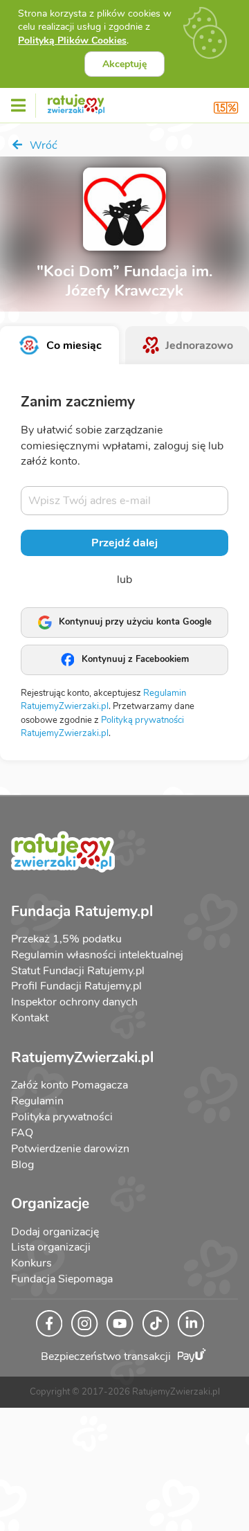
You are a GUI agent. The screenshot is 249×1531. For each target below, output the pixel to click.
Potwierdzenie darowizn (70, 1148)
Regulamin (37, 1101)
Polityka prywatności (62, 1117)
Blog (22, 1164)
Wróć (42, 145)
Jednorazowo (199, 345)
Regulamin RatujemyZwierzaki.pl (103, 700)
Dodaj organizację (55, 1231)
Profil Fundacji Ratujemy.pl (76, 986)
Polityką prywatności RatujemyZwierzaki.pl (102, 727)
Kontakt (29, 1018)
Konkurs (31, 1263)
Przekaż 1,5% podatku (66, 939)
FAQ (22, 1132)
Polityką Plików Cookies (72, 40)
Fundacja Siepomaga (62, 1279)
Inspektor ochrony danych (74, 1002)
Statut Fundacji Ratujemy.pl (78, 970)
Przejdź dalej (124, 542)
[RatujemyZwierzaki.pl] (76, 101)
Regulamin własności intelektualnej (97, 955)
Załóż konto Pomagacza (69, 1085)
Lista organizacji (51, 1247)
